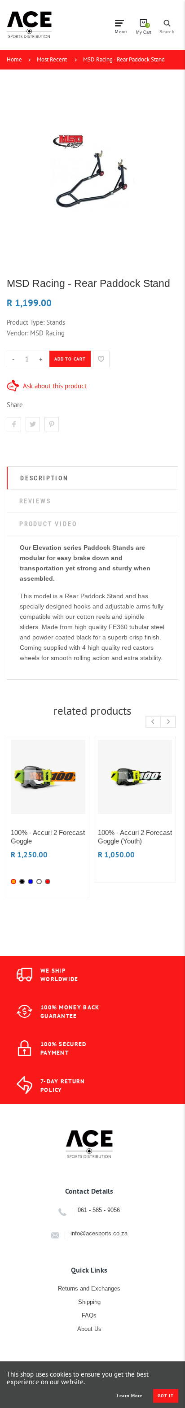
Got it (166, 1396)
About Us (89, 1328)
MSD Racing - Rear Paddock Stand (124, 59)
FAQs (89, 1315)
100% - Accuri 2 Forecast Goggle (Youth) (135, 837)
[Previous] (153, 722)
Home (14, 59)
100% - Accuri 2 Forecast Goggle (48, 837)
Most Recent (52, 59)
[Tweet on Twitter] (33, 424)
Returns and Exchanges (89, 1288)
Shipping (89, 1302)
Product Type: (25, 322)
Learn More (129, 1396)
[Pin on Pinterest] (51, 424)
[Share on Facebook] (14, 424)
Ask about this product (55, 386)
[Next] (168, 722)
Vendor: (17, 333)
